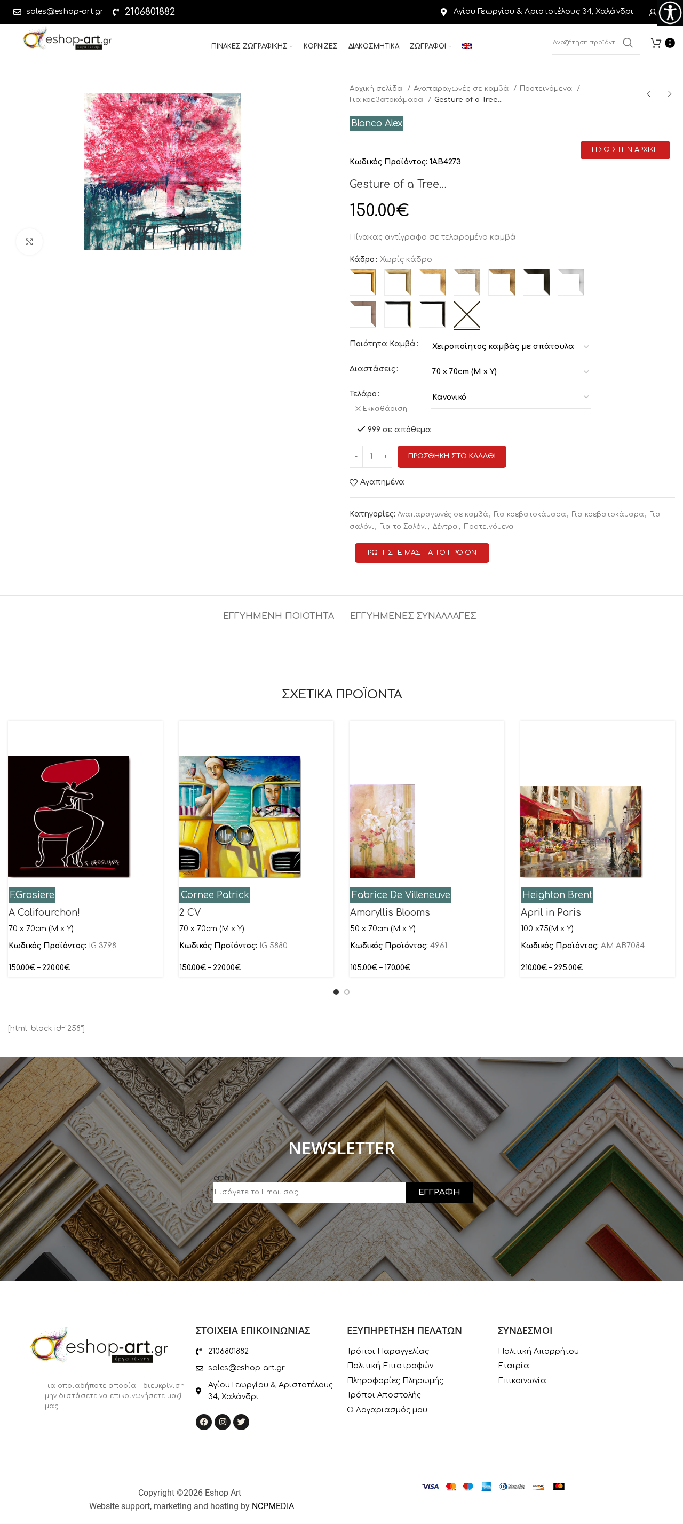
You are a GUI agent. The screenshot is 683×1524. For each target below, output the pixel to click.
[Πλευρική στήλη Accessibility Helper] (670, 13)
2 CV (190, 913)
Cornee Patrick (215, 895)
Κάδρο (362, 260)
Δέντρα (445, 526)
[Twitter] (241, 1422)
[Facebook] (204, 1422)
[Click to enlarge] (29, 241)
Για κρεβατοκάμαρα (387, 100)
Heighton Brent (557, 895)
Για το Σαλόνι (403, 526)
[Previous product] (648, 94)
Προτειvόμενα (547, 88)
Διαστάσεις (372, 369)
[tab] (278, 611)
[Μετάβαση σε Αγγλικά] (467, 47)
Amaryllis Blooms (390, 913)
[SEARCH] (628, 42)
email (223, 1178)
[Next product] (669, 94)
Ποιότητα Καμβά (383, 344)
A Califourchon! (44, 913)
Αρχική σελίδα (377, 88)
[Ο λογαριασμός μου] (653, 12)
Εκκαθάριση (385, 408)
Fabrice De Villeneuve (401, 895)
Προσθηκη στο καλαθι (452, 456)
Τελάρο (363, 394)
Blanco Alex (376, 123)
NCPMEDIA (273, 1506)
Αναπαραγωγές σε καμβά (462, 88)
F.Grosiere (32, 895)
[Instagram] (223, 1422)
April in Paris (551, 913)
